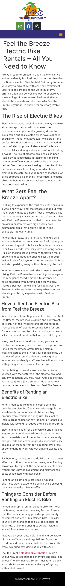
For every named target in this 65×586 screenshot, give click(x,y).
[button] (60, 34)
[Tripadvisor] (20, 26)
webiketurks (26, 579)
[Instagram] (37, 26)
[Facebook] (28, 26)
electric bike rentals (33, 552)
